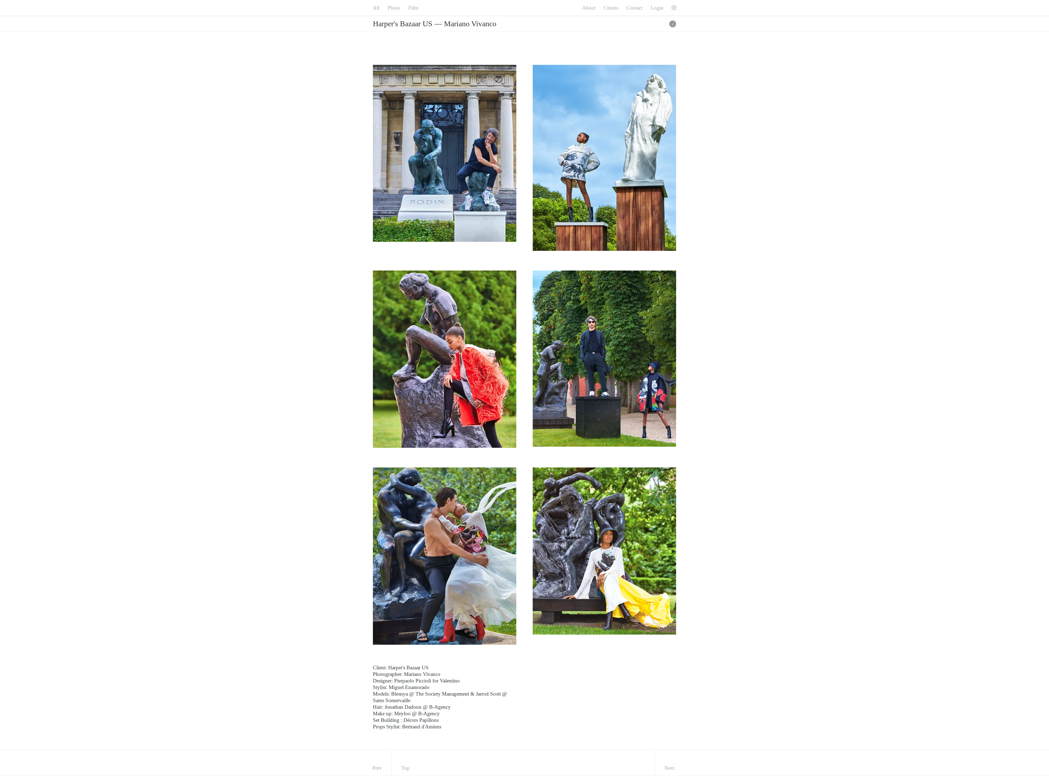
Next (669, 768)
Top (405, 768)
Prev (377, 768)
